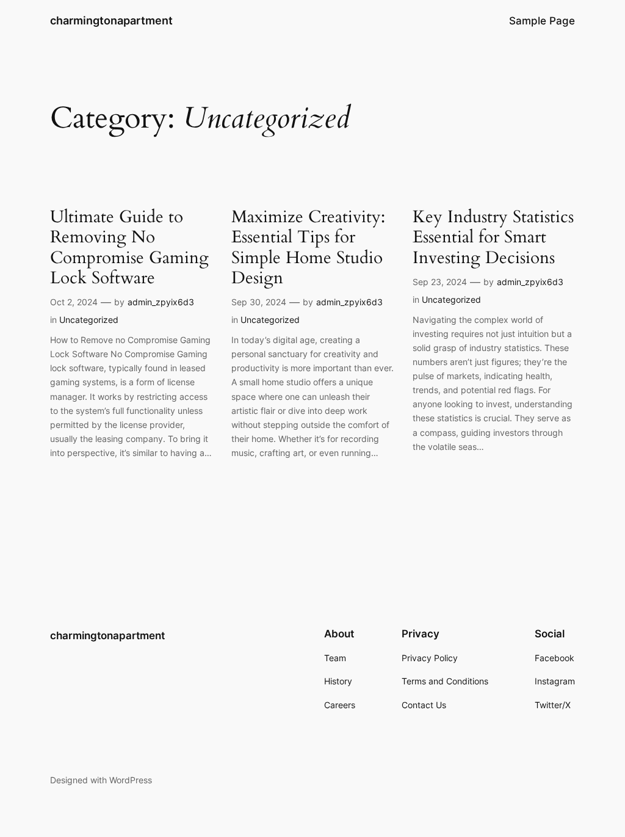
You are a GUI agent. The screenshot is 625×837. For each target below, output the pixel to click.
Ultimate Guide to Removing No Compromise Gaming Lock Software (129, 247)
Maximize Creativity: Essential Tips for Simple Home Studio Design (308, 247)
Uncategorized (88, 319)
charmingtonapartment (111, 20)
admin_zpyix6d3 (161, 302)
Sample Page (542, 21)
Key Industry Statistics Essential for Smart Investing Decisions (493, 237)
